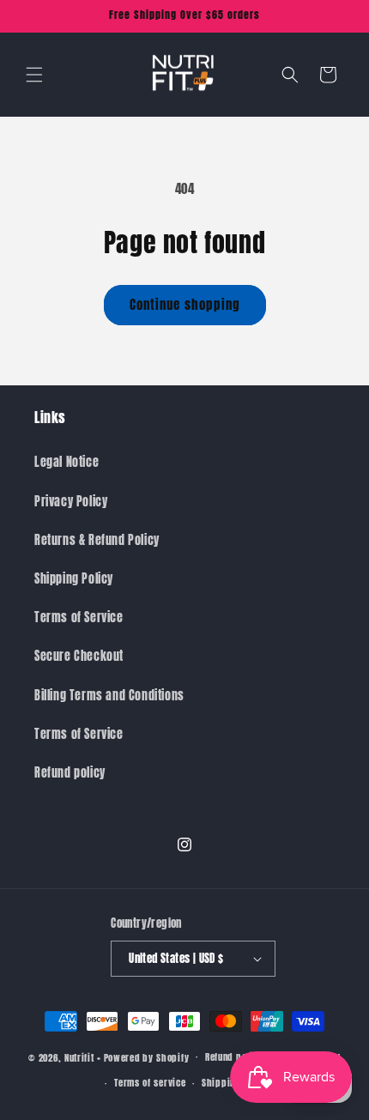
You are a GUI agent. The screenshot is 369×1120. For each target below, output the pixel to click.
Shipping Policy (73, 579)
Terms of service (149, 1082)
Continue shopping (185, 304)
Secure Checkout (79, 656)
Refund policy (70, 773)
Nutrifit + (82, 1057)
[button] (34, 75)
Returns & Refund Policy (97, 540)
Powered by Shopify (147, 1057)
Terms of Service (79, 617)
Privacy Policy (70, 502)
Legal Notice (66, 462)
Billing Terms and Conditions (109, 696)
